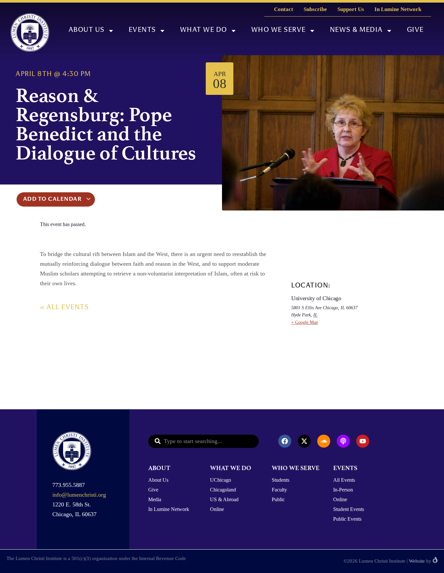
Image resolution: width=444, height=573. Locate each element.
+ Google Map (304, 322)
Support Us (350, 9)
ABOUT (159, 468)
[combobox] (203, 441)
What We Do (203, 30)
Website (417, 561)
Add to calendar (53, 199)
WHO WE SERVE (296, 468)
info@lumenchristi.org (79, 494)
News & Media (356, 30)
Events (142, 30)
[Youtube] (362, 441)
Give (415, 30)
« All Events (64, 308)
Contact (283, 9)
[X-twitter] (304, 441)
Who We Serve (278, 30)
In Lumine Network (397, 9)
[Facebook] (284, 441)
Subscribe (315, 9)
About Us (87, 30)
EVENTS (345, 468)
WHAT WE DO (230, 468)
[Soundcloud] (323, 441)
